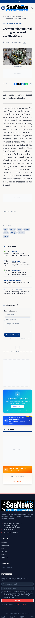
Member (26, 229)
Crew (5, 229)
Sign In (19, 1)
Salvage (13, 233)
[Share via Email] (30, 84)
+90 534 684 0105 (9, 529)
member (12, 229)
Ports (2, 548)
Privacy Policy (22, 604)
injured (20, 229)
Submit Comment (14, 335)
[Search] (32, 8)
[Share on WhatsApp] (26, 84)
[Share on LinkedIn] (23, 84)
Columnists (4, 557)
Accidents (4, 551)
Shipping (4, 542)
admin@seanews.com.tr (11, 532)
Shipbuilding (5, 545)
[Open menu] (3, 8)
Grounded (21, 233)
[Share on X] (19, 84)
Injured (6, 233)
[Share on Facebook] (15, 84)
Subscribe (17, 600)
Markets (3, 554)
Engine (6, 236)
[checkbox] (2, 592)
